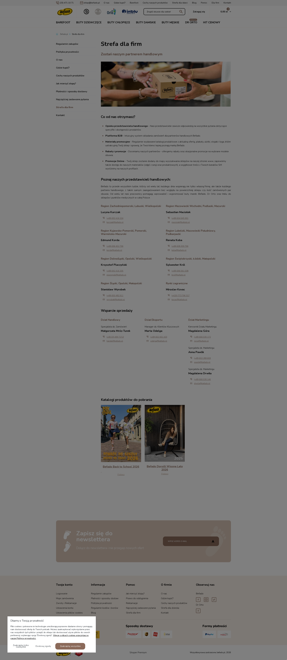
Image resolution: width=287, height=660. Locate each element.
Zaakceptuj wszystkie (70, 646)
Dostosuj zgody (43, 646)
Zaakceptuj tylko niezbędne (21, 646)
